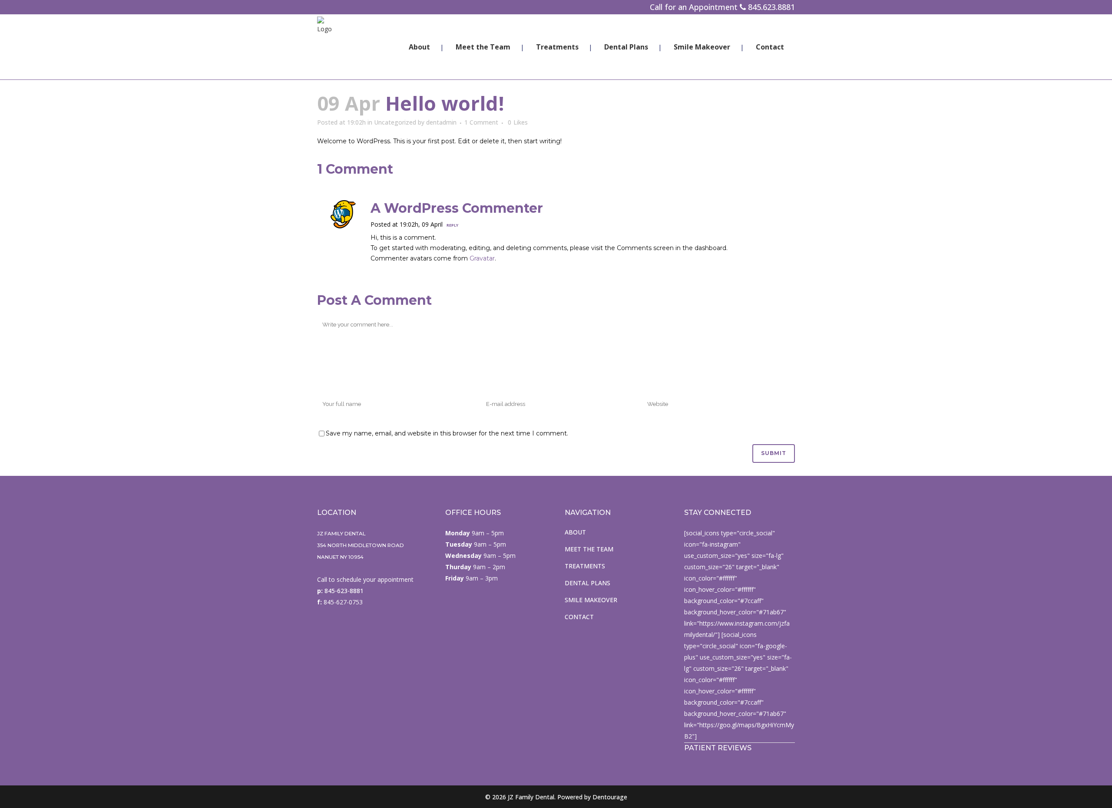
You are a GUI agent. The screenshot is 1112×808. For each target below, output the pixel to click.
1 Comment (481, 122)
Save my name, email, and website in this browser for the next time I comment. (447, 433)
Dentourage (609, 797)
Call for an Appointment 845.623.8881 (722, 7)
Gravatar (482, 258)
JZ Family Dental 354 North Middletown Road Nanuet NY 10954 (360, 545)
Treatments (585, 566)
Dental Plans (587, 583)
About (575, 532)
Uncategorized (395, 122)
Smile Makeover (591, 600)
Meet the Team (589, 549)
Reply (452, 225)
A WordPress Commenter (457, 208)
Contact (579, 617)
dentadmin (441, 122)
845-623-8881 (343, 591)
